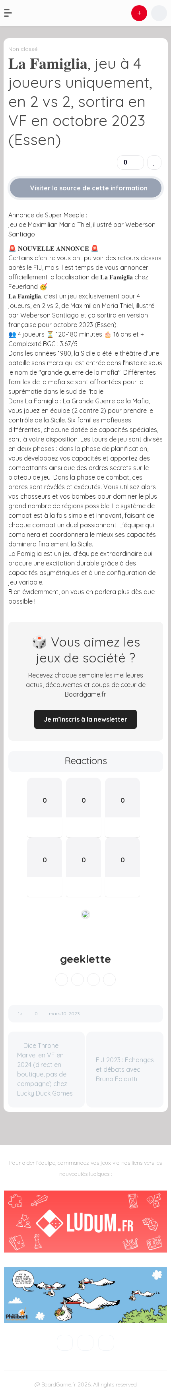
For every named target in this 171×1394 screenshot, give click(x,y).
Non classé (22, 48)
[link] (154, 162)
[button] (12, 13)
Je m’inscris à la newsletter (85, 719)
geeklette (85, 959)
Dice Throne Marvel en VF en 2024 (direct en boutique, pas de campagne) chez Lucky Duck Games (45, 1069)
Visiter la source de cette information (88, 188)
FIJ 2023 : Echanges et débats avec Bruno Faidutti (125, 1069)
